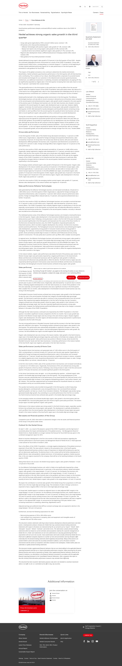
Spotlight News (66, 12)
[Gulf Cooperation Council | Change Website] (89, 6)
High (89, 72)
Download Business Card (94, 112)
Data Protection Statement (45, 658)
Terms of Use (33, 658)
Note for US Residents (64, 658)
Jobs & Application (66, 638)
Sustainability (45, 12)
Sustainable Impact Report (27, 652)
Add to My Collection (93, 47)
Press (101, 12)
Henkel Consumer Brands (47, 641)
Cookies (55, 658)
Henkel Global (55, 593)
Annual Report (23, 648)
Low (89, 75)
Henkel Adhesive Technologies (49, 638)
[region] (61, 273)
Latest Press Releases (25, 645)
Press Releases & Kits (38, 20)
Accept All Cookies (83, 277)
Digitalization (55, 12)
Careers (95, 12)
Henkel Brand (23, 641)
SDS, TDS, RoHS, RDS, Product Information (48, 646)
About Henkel (23, 638)
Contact (87, 635)
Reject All (71, 277)
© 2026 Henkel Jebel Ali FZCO (27, 662)
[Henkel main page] (23, 5)
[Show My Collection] (85, 6)
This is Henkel (23, 12)
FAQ (62, 641)
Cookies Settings (37, 278)
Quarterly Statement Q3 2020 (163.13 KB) (93, 43)
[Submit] (102, 7)
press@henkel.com (93, 109)
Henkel (54, 595)
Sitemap (21, 658)
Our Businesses (34, 12)
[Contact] (80, 6)
